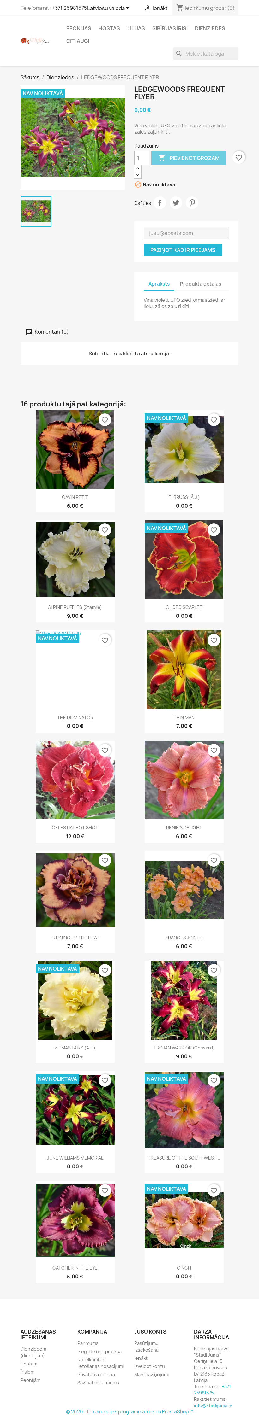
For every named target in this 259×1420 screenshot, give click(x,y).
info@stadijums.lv (213, 1405)
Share (160, 202)
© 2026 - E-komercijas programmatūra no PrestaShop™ (129, 1411)
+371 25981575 (69, 7)
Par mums (88, 1343)
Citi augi (77, 41)
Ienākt (141, 1358)
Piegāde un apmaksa (99, 1351)
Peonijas (78, 28)
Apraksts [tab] (159, 284)
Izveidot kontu (149, 1366)
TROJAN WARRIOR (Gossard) (184, 1048)
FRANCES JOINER (184, 938)
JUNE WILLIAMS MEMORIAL (75, 1158)
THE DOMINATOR (75, 718)
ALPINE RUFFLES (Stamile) (75, 607)
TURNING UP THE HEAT (75, 938)
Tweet (176, 202)
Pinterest (192, 202)
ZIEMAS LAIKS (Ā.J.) (75, 1048)
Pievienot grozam (189, 157)
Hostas (109, 28)
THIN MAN (184, 718)
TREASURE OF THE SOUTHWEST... (184, 1158)
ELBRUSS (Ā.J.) (184, 497)
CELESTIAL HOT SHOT (75, 828)
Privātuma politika (96, 1374)
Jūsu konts (150, 1331)
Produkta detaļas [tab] (200, 284)
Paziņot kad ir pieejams (182, 250)
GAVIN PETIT (75, 497)
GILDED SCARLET (184, 607)
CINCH (184, 1268)
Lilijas (136, 28)
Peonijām (30, 1380)
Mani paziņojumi (151, 1374)
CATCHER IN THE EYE (75, 1268)
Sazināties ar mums (98, 1383)
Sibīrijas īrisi (170, 28)
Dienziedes (210, 28)
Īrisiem (27, 1372)
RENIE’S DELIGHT (184, 828)
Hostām (29, 1364)
